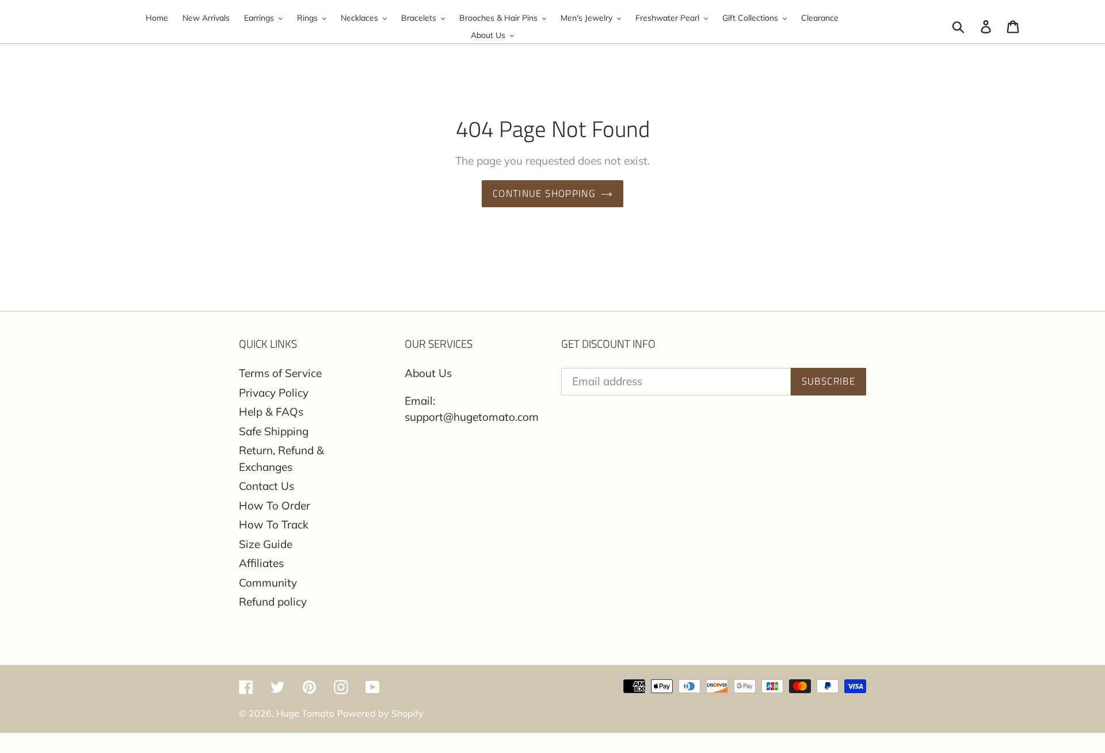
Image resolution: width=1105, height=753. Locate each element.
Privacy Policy (273, 393)
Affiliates (261, 563)
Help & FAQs (271, 412)
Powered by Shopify (380, 713)
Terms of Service (280, 373)
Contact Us (266, 486)
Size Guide (265, 544)
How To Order (274, 505)
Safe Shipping (273, 431)
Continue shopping (544, 193)
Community (268, 583)
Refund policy (273, 602)
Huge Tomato (305, 713)
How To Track (273, 524)
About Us (428, 373)
